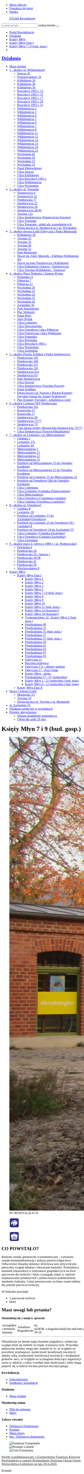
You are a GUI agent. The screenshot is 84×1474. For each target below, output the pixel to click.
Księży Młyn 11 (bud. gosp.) (42, 607)
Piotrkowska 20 (27, 550)
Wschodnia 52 (26, 161)
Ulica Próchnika (27, 340)
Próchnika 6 (24, 547)
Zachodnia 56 (25, 305)
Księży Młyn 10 (35, 603)
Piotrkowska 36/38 (28, 557)
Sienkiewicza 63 (27, 375)
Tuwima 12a (25, 213)
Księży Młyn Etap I (21, 42)
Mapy (13, 1413)
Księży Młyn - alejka (38, 673)
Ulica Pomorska (27, 336)
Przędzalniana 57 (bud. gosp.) (43, 638)
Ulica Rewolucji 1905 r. (32, 178)
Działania (15, 35)
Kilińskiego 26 (26, 80)
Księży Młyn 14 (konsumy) (42, 610)
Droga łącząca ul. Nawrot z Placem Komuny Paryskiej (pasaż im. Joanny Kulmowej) (44, 394)
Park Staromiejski (28, 308)
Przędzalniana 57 (35, 635)
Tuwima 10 (24, 698)
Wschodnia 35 (26, 298)
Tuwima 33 (24, 238)
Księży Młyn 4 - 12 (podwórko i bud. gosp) (52, 684)
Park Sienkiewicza (28, 378)
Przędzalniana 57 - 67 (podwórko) (46, 677)
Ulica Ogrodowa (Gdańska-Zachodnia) (41, 536)
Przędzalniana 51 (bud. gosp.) (43, 631)
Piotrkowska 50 (27, 564)
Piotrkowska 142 (27, 407)
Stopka (13, 11)
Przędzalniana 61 (35, 645)
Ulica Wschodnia (27, 185)
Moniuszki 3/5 (26, 694)
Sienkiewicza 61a (28, 371)
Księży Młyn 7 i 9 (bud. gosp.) (28, 46)
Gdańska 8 (23, 508)
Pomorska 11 (25, 277)
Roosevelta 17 (26, 414)
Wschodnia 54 (26, 164)
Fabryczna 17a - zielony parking (45, 666)
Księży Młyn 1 (34, 579)
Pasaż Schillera (26, 389)
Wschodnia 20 (26, 287)
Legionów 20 (25, 512)
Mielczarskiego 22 (28, 456)
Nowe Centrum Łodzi (23, 691)
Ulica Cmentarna (27, 487)
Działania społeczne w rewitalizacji (31, 708)
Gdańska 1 (23, 438)
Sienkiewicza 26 (27, 206)
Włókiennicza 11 (27, 133)
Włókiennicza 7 (27, 126)
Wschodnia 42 (26, 301)
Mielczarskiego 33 (28, 459)
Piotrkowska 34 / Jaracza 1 (33, 554)
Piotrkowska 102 (27, 357)
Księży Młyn (17, 39)
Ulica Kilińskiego (28, 175)
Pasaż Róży (24, 315)
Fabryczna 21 (33, 659)
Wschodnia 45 (26, 154)
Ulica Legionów (27, 322)
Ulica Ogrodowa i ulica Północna (37, 329)
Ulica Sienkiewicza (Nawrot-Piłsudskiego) (43, 431)
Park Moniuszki (27, 252)
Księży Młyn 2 (34, 582)
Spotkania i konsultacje (23, 1382)
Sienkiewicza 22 (27, 203)
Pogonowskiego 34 (29, 77)
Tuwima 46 (24, 245)
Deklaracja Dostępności (24, 1426)
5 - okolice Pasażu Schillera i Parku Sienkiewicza (39, 354)
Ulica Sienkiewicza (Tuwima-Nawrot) (40, 385)
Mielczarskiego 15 (28, 452)
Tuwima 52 (24, 249)
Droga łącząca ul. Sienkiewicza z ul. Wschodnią (47, 228)
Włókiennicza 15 (27, 143)
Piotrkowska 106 (27, 361)
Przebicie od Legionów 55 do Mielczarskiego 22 (47, 477)
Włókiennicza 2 (27, 108)
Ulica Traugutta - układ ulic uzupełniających (44, 224)
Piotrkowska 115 (27, 364)
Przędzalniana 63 (35, 649)
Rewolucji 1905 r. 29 (30, 101)
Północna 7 (24, 280)
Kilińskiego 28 (26, 84)
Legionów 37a (26, 442)
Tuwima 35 (24, 242)
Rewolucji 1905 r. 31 (30, 105)
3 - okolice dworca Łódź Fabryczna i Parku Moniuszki (43, 231)
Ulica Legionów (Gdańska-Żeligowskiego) (43, 491)
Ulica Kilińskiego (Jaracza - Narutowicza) (43, 266)
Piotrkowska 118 (27, 368)
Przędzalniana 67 (35, 652)
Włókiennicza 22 (27, 150)
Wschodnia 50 (26, 157)
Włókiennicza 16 (27, 147)
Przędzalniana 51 (35, 628)
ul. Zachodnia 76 (19, 705)
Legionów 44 (25, 445)
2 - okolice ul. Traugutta (24, 189)
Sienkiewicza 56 (27, 417)
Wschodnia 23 (26, 291)
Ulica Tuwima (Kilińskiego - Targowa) (41, 270)
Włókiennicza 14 (27, 140)
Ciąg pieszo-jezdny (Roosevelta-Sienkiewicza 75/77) (49, 428)
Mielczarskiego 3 (27, 449)
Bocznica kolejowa (37, 663)
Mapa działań (17, 66)
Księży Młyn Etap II (29, 687)
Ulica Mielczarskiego (30, 494)
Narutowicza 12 (27, 196)
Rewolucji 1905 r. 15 (30, 94)
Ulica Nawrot (25, 382)
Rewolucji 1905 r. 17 (30, 98)
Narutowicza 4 (26, 192)
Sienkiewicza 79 (27, 424)
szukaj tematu (46, 25)
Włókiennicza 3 (27, 112)
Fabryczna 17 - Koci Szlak (41, 670)
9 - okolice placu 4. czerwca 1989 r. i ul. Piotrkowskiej (43, 543)
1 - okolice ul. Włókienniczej (27, 70)
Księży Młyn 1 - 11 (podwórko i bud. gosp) (52, 680)
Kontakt (14, 1429)
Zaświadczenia (18, 1379)
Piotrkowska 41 (27, 561)
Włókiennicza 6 (27, 122)
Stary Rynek (24, 319)
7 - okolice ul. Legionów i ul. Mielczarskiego (37, 435)
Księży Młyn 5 (34, 589)
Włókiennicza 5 (27, 119)
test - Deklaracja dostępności (27, 1436)
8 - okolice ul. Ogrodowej (25, 505)
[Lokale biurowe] (14, 1240)
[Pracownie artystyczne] (14, 1226)
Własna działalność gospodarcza (37, 715)
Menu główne (18, 4)
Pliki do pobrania (19, 1409)
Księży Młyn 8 (34, 596)
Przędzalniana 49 (35, 624)
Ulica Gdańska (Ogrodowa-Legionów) (41, 501)
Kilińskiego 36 (26, 87)
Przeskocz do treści (21, 8)
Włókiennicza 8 (27, 129)
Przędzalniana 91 (35, 656)
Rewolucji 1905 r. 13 (30, 91)
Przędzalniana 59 (35, 642)
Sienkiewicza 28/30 (29, 210)
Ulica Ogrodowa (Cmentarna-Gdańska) (41, 498)
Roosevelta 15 (26, 410)
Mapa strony (17, 1433)
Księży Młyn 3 (34, 586)
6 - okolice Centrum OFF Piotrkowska (33, 403)
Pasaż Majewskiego (29, 168)
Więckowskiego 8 (28, 568)
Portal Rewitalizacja (21, 32)
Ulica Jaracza (25, 171)
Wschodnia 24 (26, 294)
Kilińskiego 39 (26, 235)
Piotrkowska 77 (27, 199)
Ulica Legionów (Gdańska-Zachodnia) (41, 533)
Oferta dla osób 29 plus (31, 719)
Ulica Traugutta (26, 220)
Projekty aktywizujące (23, 712)
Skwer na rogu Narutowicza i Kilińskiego (43, 263)
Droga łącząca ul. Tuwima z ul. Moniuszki (43, 701)
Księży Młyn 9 (34, 600)
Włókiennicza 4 (27, 115)
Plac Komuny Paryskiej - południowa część (44, 400)
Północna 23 (25, 284)
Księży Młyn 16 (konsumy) (42, 614)
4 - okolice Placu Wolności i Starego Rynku (36, 273)
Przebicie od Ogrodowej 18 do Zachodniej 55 (45, 529)
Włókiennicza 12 (27, 136)
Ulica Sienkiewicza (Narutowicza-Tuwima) (44, 217)
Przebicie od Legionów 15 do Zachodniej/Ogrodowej (35, 517)
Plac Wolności (26, 312)
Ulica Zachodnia (27, 350)
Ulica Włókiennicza (29, 182)
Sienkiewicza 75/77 (29, 421)
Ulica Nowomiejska (29, 326)
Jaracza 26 (23, 73)
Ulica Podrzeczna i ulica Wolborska (39, 333)
